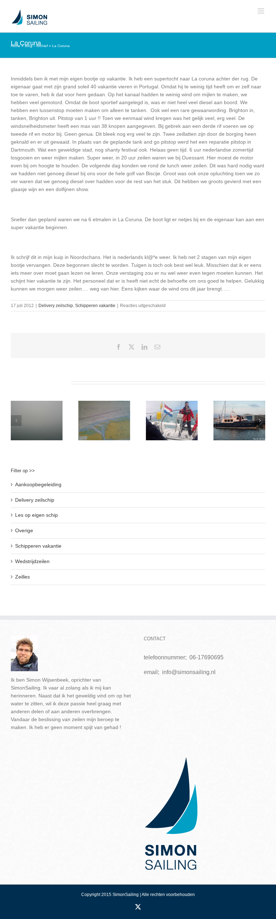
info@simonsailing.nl (189, 672)
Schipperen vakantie (95, 305)
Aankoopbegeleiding (38, 484)
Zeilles (22, 577)
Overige (24, 530)
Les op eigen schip (36, 515)
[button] (16, 420)
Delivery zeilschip (55, 305)
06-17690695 (206, 657)
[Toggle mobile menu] (261, 11)
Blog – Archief (36, 46)
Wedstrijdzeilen (32, 561)
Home (15, 46)
